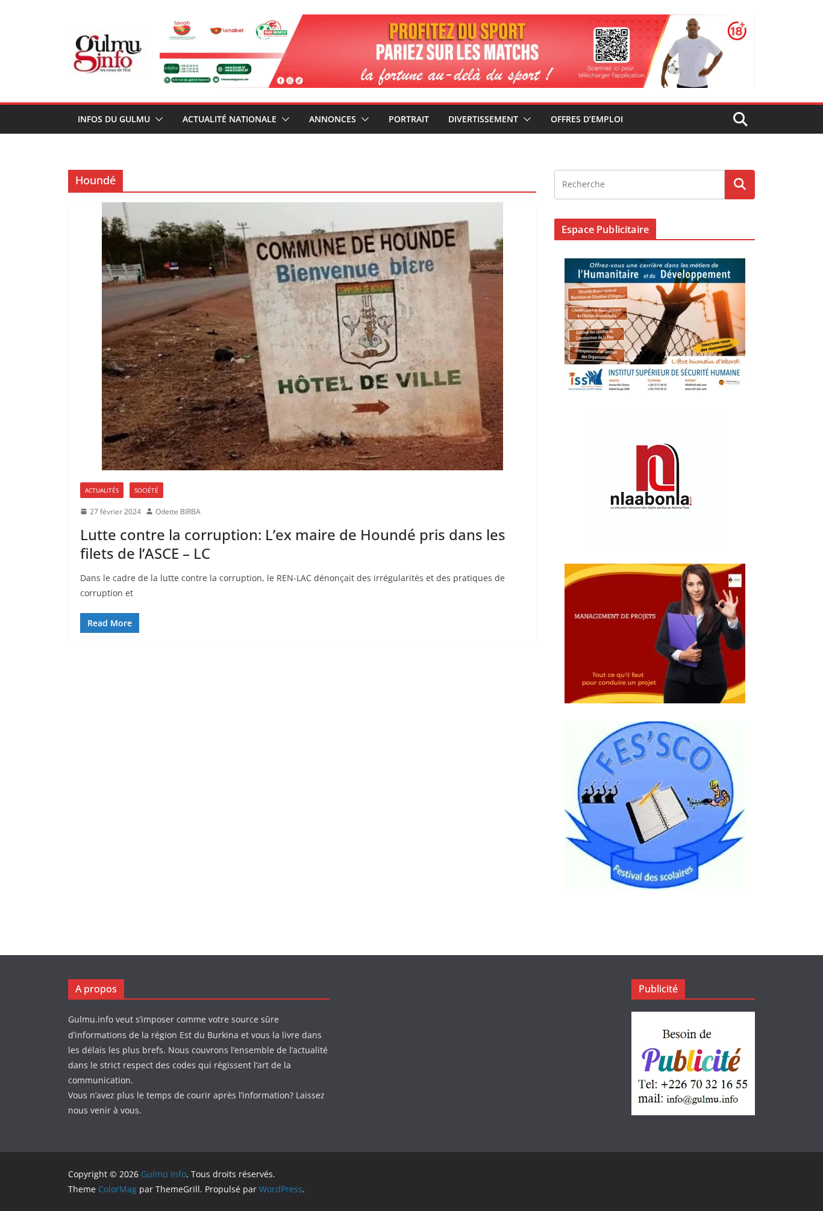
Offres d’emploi (587, 119)
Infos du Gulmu (114, 119)
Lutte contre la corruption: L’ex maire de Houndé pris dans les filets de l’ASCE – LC (292, 544)
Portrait (409, 119)
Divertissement (483, 119)
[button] (156, 119)
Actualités (102, 490)
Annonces (332, 119)
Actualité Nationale (230, 119)
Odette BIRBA (178, 511)
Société (146, 490)
